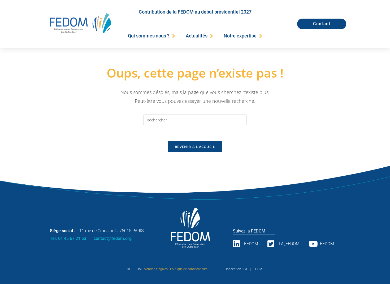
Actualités (196, 36)
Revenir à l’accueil (195, 146)
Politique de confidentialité (188, 269)
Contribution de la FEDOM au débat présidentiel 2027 (195, 12)
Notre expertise (240, 36)
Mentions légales (156, 269)
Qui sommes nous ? (149, 36)
